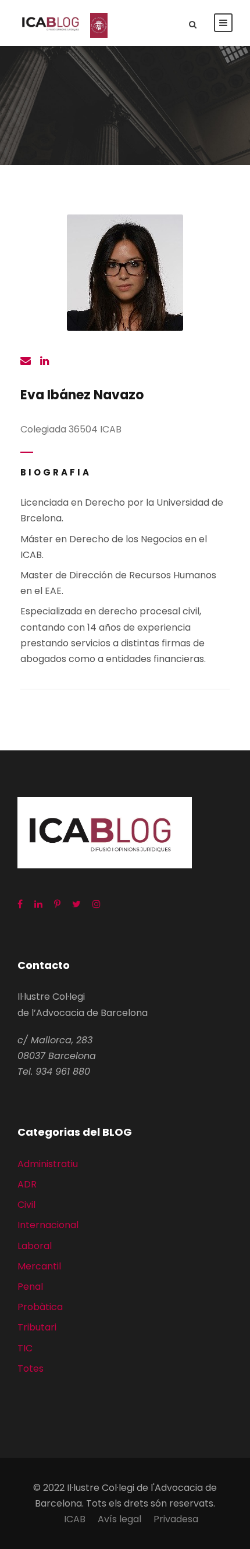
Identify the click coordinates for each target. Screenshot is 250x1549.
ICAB (74, 1519)
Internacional (47, 1225)
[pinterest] (57, 904)
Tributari (36, 1327)
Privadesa (175, 1519)
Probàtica (40, 1307)
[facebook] (20, 904)
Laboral (34, 1246)
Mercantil (39, 1266)
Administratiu (47, 1164)
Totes (30, 1368)
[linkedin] (44, 361)
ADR (27, 1184)
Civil (26, 1204)
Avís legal (119, 1519)
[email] (25, 361)
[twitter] (76, 904)
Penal (30, 1286)
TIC (25, 1348)
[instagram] (96, 904)
